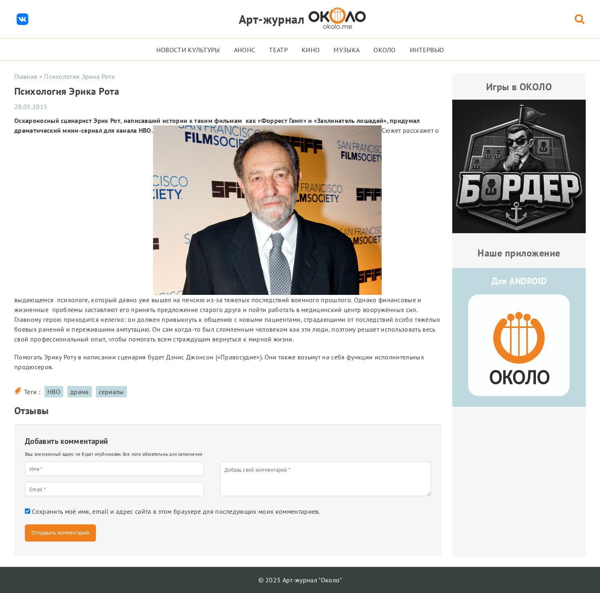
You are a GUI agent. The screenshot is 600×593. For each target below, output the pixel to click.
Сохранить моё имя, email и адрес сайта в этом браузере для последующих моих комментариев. (176, 511)
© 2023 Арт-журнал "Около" (300, 580)
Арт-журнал (271, 19)
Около (384, 50)
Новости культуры (188, 50)
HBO (53, 392)
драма (79, 392)
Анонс (245, 50)
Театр (278, 50)
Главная (25, 76)
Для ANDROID (519, 281)
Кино (311, 50)
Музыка (346, 50)
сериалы (111, 392)
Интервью (427, 50)
